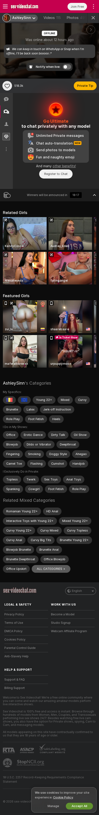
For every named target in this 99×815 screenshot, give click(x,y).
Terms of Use (13, 622)
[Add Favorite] (7, 86)
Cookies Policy (14, 639)
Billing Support (14, 688)
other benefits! (64, 166)
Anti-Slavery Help (16, 656)
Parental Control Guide (20, 648)
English (77, 591)
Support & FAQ (14, 679)
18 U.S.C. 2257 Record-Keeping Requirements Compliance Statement (43, 779)
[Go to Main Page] (30, 6)
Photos (77, 18)
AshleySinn (14, 383)
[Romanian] (9, 400)
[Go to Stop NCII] (31, 763)
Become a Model (62, 614)
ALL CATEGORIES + (51, 569)
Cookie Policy (63, 797)
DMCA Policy (13, 631)
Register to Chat (56, 174)
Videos (52, 18)
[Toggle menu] (5, 6)
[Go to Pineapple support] (8, 762)
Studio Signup (61, 622)
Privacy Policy (14, 614)
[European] (24, 400)
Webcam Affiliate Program (69, 631)
